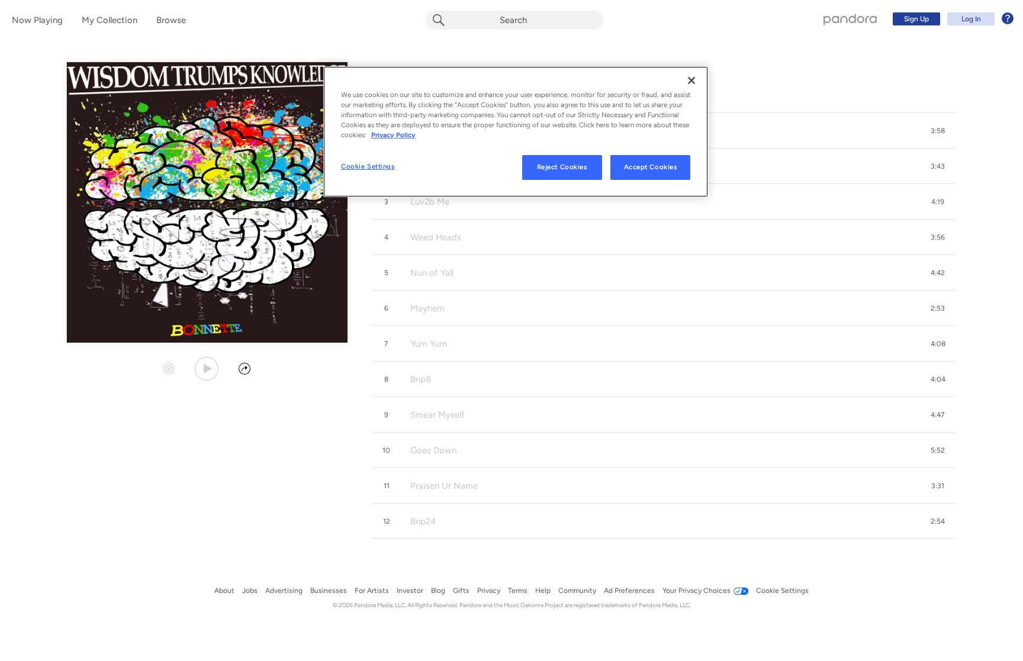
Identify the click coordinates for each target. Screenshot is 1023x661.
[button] (938, 131)
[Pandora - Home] (850, 19)
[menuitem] (951, 19)
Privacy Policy (393, 135)
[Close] (691, 80)
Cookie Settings (368, 166)
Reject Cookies (562, 167)
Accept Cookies (650, 167)
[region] (515, 131)
